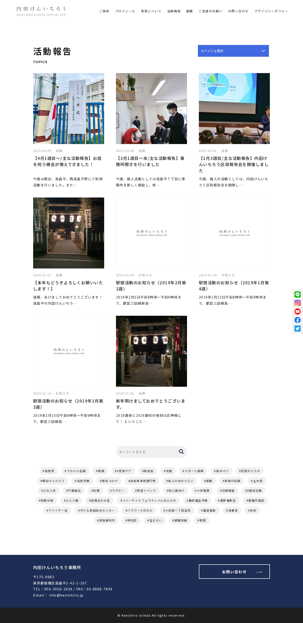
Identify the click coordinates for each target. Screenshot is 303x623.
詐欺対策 (47, 500)
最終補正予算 (198, 500)
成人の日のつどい (181, 481)
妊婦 (96, 490)
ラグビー (118, 490)
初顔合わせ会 (100, 500)
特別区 (132, 520)
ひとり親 (72, 500)
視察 (101, 471)
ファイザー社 (58, 510)
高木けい (222, 471)
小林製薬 (203, 490)
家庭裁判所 (107, 520)
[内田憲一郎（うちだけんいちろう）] (41, 12)
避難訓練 (180, 520)
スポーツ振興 (194, 471)
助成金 (148, 471)
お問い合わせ (238, 11)
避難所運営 (256, 500)
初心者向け (176, 490)
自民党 (49, 471)
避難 (209, 481)
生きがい (155, 520)
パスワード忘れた (140, 510)
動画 (189, 11)
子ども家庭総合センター (97, 510)
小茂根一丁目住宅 (178, 510)
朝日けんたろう (53, 481)
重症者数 (209, 510)
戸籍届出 (74, 490)
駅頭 (203, 520)
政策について (151, 11)
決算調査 (228, 490)
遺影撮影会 (228, 500)
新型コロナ (110, 481)
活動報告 (174, 11)
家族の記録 (233, 481)
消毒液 (233, 510)
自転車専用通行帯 (143, 481)
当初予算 (83, 481)
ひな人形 (49, 490)
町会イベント (146, 490)
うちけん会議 (76, 471)
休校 (253, 510)
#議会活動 (254, 490)
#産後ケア (124, 471)
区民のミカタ (250, 471)
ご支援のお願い (211, 11)
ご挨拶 (104, 11)
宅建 (169, 471)
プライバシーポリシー (271, 11)
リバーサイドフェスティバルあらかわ (149, 500)
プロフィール (125, 11)
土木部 (258, 481)
